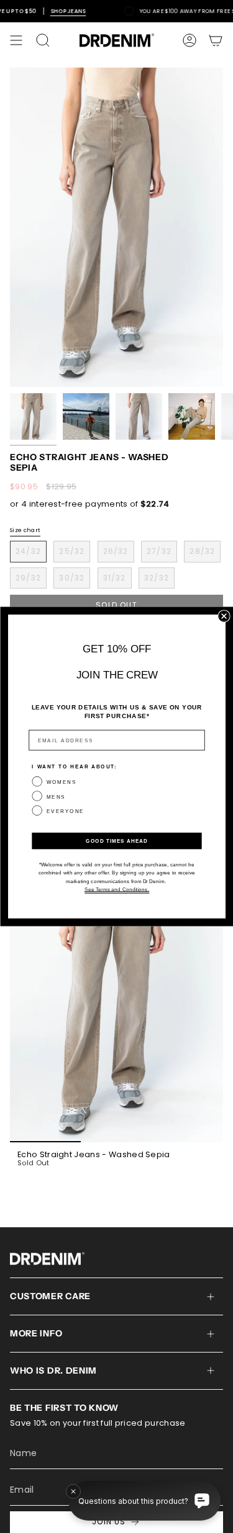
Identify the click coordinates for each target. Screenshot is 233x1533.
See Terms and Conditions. (116, 889)
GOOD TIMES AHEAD (116, 840)
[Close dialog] (224, 616)
